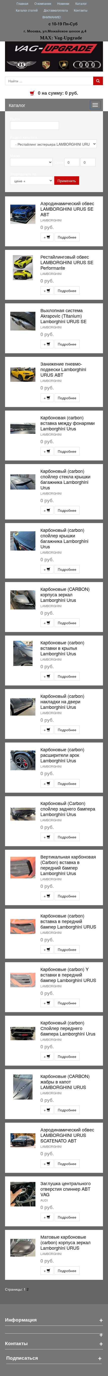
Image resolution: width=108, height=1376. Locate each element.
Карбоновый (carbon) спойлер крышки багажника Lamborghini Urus (64, 538)
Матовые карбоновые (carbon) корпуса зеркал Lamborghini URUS (65, 1242)
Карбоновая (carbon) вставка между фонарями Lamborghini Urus (67, 423)
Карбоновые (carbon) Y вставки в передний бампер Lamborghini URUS (68, 974)
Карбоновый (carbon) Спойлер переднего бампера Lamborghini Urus (67, 1028)
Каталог (81, 3)
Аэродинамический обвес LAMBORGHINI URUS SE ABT (67, 208)
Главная (22, 3)
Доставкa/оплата (56, 10)
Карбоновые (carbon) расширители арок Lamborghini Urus (62, 755)
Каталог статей (27, 10)
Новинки (63, 3)
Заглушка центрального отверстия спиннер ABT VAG (65, 1188)
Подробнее (67, 237)
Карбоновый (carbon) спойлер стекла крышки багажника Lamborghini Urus (65, 479)
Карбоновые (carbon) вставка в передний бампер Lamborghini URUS (68, 921)
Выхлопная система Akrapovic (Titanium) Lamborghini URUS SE (63, 315)
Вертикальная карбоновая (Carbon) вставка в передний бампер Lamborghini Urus (68, 864)
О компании (42, 3)
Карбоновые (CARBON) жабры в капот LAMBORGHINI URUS (65, 1081)
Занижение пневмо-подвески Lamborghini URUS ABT (63, 369)
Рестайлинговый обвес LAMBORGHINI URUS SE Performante (66, 262)
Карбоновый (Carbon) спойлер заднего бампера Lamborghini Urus (67, 808)
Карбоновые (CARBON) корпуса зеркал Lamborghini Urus (65, 594)
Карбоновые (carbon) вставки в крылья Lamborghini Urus (62, 648)
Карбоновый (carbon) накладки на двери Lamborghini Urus (62, 701)
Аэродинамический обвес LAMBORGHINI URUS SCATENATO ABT (67, 1135)
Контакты (80, 10)
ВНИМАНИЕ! (51, 17)
